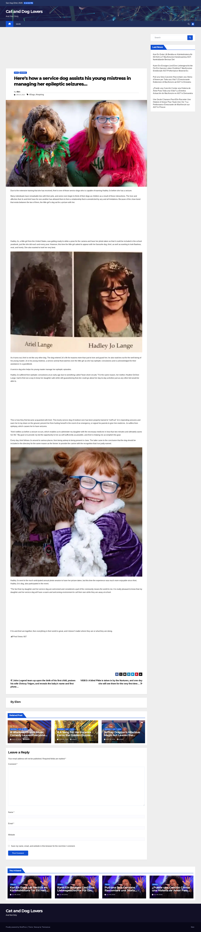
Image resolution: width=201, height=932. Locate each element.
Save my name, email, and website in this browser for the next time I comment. (43, 846)
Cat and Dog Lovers (24, 11)
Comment (12, 764)
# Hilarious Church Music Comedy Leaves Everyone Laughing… (27, 735)
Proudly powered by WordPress (16, 927)
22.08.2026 (16, 894)
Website (11, 835)
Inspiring (23, 72)
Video (25, 729)
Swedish (13, 884)
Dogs (16, 72)
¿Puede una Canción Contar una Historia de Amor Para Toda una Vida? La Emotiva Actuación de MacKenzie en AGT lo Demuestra (173, 90)
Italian (107, 884)
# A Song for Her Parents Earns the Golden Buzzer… (75, 734)
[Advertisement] (75, 51)
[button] (189, 24)
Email (11, 823)
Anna (27, 739)
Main (18, 24)
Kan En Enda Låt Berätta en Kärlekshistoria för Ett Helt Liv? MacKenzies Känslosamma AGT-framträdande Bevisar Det (172, 56)
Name (11, 812)
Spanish (155, 884)
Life (20, 729)
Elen (18, 92)
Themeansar (46, 927)
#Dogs (32, 95)
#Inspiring (40, 95)
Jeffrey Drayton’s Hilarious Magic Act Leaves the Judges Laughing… (122, 735)
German (60, 884)
